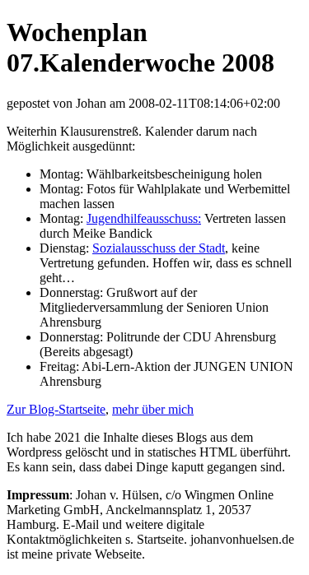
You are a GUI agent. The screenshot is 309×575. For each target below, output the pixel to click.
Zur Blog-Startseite (56, 409)
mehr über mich (153, 409)
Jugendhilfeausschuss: (144, 218)
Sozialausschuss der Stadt (158, 248)
